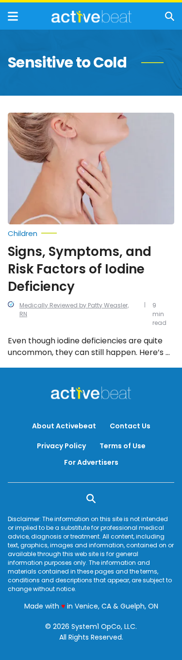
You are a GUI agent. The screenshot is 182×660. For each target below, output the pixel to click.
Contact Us (130, 426)
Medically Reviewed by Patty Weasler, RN (74, 309)
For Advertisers (91, 462)
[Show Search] (169, 16)
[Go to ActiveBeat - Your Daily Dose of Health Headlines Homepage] (91, 16)
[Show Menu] (13, 16)
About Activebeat (64, 426)
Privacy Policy (61, 446)
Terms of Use (122, 446)
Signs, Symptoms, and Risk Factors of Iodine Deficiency (79, 269)
